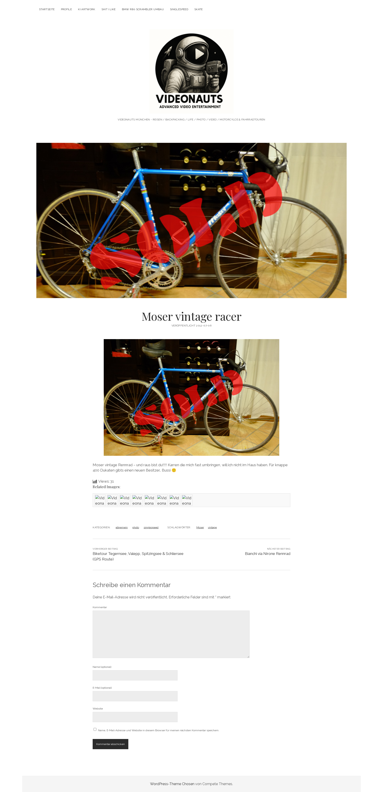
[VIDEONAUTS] (191, 107)
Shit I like (109, 9)
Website (98, 708)
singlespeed (151, 527)
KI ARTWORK (86, 9)
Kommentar (100, 607)
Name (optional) (102, 666)
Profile (66, 9)
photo (135, 527)
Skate (198, 9)
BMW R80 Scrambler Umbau (143, 9)
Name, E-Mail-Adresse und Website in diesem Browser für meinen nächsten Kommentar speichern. (158, 730)
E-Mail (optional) (102, 687)
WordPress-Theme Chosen (172, 784)
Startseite (47, 9)
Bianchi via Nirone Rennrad (267, 553)
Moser (200, 527)
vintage (212, 527)
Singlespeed (179, 9)
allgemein (122, 527)
